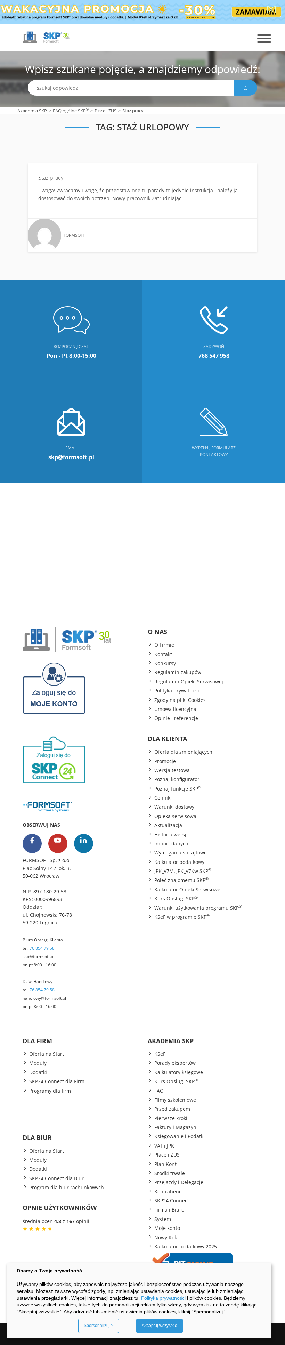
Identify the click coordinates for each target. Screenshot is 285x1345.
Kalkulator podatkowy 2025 (185, 1246)
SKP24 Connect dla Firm (56, 1081)
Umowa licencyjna (175, 709)
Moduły (38, 1063)
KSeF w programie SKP (182, 916)
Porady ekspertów (175, 1063)
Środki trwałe (169, 1173)
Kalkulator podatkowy (179, 862)
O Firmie (164, 644)
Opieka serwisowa (175, 816)
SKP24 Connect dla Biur (56, 1178)
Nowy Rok (165, 1237)
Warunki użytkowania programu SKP (198, 907)
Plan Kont (165, 1164)
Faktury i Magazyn (175, 1127)
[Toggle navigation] (271, 35)
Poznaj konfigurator (177, 779)
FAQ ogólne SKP (71, 110)
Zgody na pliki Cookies (180, 700)
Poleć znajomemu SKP (181, 879)
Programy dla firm (50, 1090)
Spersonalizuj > (98, 1325)
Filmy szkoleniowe (175, 1099)
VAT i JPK (164, 1145)
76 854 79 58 (42, 948)
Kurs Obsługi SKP (176, 898)
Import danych (171, 843)
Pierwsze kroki (170, 1118)
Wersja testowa (172, 770)
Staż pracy (50, 177)
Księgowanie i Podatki (179, 1136)
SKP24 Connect (171, 1200)
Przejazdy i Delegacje (178, 1182)
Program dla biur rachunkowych (66, 1187)
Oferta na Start (46, 1054)
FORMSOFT (74, 235)
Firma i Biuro (169, 1209)
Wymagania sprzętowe (180, 852)
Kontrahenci (168, 1191)
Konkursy (165, 663)
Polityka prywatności (178, 690)
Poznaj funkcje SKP (177, 788)
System (162, 1219)
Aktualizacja (168, 825)
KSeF (159, 1054)
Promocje (165, 761)
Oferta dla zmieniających (183, 751)
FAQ (159, 1090)
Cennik (162, 797)
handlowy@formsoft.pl (44, 998)
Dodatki (38, 1072)
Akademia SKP (32, 110)
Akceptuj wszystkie (159, 1325)
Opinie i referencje (176, 718)
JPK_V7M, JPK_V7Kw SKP (182, 870)
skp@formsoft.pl (38, 956)
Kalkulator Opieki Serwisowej (188, 889)
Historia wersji (171, 834)
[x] (271, 8)
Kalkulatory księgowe (178, 1072)
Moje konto (167, 1228)
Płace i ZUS (105, 110)
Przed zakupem (172, 1108)
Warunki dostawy (174, 806)
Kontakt (163, 654)
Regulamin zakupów (177, 672)
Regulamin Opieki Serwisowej (188, 681)
